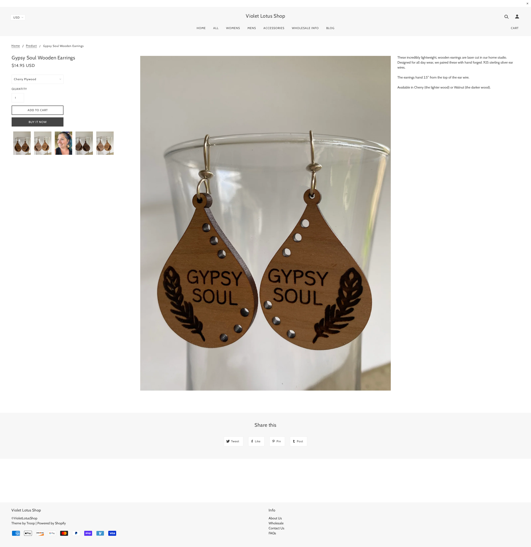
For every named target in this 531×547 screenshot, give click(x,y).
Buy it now (38, 122)
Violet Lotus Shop (265, 16)
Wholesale (276, 523)
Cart (515, 28)
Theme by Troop (23, 523)
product (31, 46)
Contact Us (276, 528)
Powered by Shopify (51, 523)
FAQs (272, 533)
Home (15, 46)
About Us (275, 518)
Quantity (18, 89)
